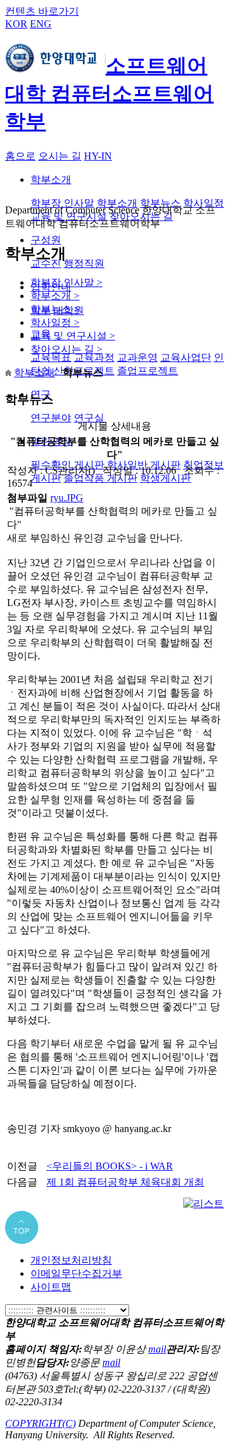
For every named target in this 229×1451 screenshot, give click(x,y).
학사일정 (203, 203)
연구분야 (51, 417)
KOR (16, 23)
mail (157, 1349)
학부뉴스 (160, 203)
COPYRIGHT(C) (40, 1423)
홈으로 (20, 156)
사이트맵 (51, 1286)
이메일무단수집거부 (76, 1273)
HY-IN (98, 156)
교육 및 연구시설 (73, 335)
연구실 (89, 417)
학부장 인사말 (62, 203)
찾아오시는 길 (66, 349)
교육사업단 (185, 357)
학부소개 (51, 179)
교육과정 (94, 357)
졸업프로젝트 (147, 370)
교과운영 (137, 357)
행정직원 (84, 263)
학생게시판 (165, 478)
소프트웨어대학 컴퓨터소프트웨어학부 (109, 93)
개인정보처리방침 (71, 1260)
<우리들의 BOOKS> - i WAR (109, 1166)
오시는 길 (59, 156)
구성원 (46, 239)
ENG (41, 23)
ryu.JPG (66, 497)
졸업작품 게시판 (100, 478)
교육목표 (51, 357)
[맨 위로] (21, 1240)
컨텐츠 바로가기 (42, 11)
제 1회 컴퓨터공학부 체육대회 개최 (125, 1182)
